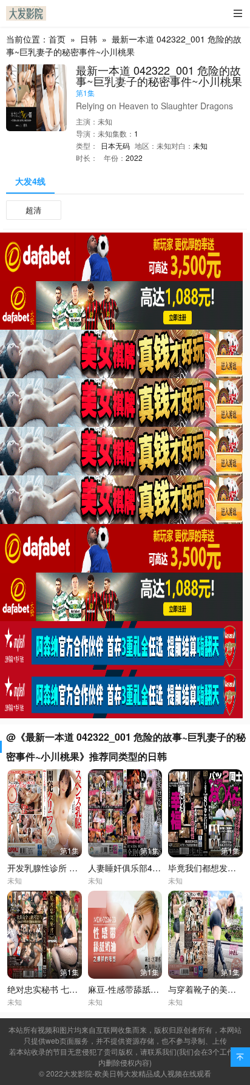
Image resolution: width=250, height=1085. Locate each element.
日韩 (88, 39)
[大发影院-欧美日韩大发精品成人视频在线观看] (26, 13)
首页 (57, 39)
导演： (87, 133)
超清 (33, 210)
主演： (87, 121)
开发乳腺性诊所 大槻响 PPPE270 (70, 868)
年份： (115, 157)
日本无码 (115, 145)
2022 (134, 157)
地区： (146, 145)
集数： (123, 133)
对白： (182, 145)
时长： (87, 157)
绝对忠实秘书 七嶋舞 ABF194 (63, 989)
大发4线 (30, 181)
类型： (87, 145)
